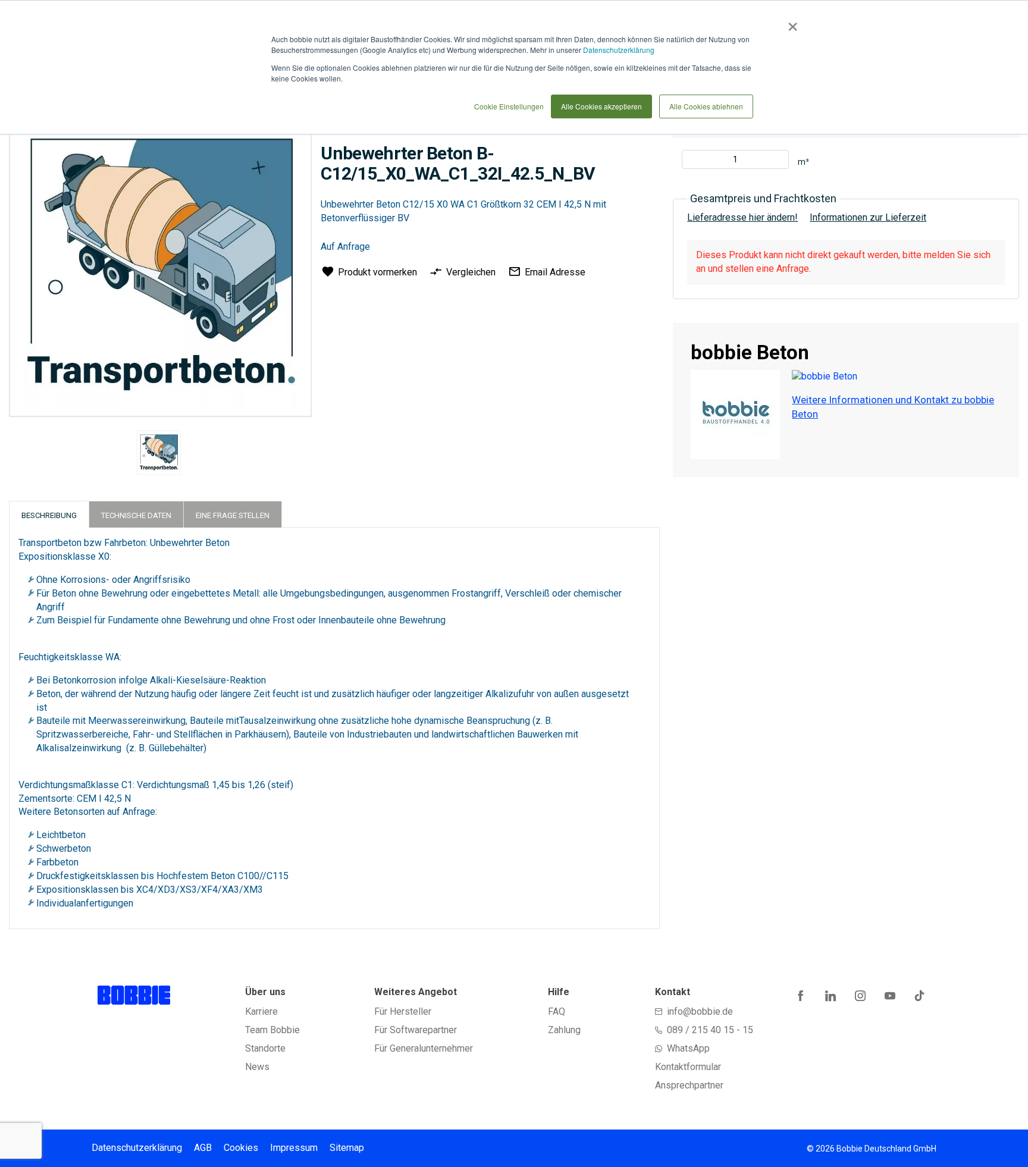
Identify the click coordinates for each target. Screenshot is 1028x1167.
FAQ (556, 1011)
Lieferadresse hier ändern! (742, 217)
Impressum (294, 1147)
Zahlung (564, 1030)
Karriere (261, 1011)
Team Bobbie (272, 1030)
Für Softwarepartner (415, 1030)
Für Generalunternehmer (423, 1048)
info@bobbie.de (700, 1011)
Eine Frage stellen (232, 515)
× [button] (790, 22)
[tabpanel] (158, 454)
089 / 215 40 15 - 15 (710, 1030)
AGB (203, 1147)
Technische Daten (136, 515)
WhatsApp (688, 1048)
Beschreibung (49, 515)
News (257, 1066)
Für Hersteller (402, 1011)
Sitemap (347, 1147)
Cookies (241, 1147)
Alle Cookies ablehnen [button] (706, 106)
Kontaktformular (688, 1066)
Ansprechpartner (689, 1085)
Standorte (265, 1048)
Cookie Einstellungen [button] (509, 106)
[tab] (49, 514)
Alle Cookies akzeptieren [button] (601, 106)
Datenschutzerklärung (618, 50)
